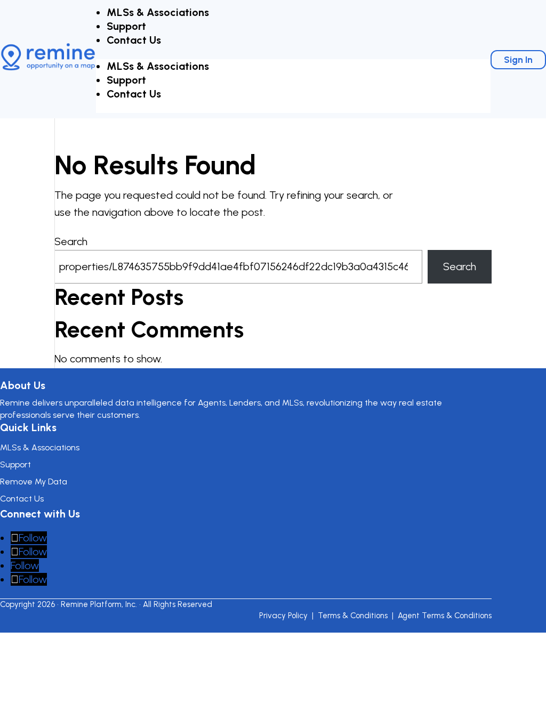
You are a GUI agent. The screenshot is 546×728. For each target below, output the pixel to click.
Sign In (518, 59)
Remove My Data (33, 481)
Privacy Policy (283, 615)
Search (70, 241)
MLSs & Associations (158, 12)
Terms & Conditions (353, 615)
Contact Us (134, 40)
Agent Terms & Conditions (445, 615)
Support (126, 26)
